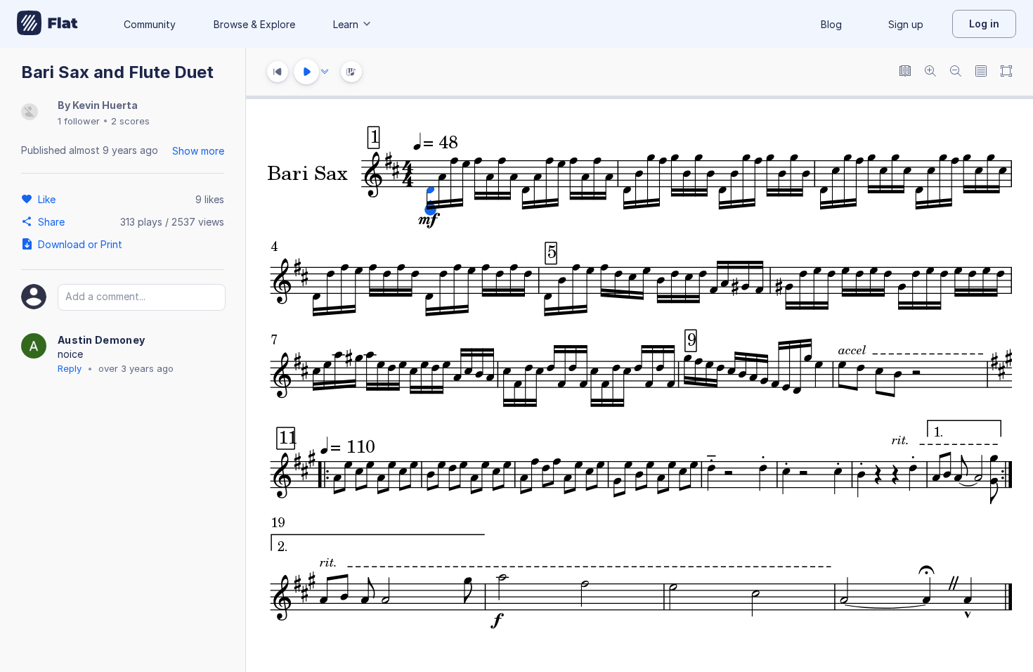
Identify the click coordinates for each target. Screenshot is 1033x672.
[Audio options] (324, 71)
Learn (345, 24)
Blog (831, 24)
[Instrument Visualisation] (351, 71)
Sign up (905, 24)
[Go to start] (277, 71)
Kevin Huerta (105, 105)
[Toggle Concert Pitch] (905, 72)
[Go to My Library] (47, 24)
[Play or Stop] (306, 71)
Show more (198, 151)
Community (150, 24)
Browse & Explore (254, 24)
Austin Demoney (101, 340)
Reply (70, 368)
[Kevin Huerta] (29, 112)
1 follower (79, 121)
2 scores (130, 121)
